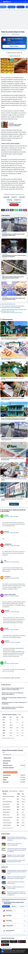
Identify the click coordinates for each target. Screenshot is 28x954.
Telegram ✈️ (14, 197)
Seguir (14, 906)
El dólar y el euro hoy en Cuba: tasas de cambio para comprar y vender (14, 479)
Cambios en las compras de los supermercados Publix (14, 844)
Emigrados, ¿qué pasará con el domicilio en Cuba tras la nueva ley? (12, 379)
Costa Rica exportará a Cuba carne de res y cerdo (12, 312)
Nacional (6, 304)
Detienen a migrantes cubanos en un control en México (15, 887)
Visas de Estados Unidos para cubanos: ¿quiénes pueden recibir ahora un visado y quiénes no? (17, 839)
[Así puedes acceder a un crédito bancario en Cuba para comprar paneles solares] (14, 429)
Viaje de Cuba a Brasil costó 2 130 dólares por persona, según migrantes (12, 693)
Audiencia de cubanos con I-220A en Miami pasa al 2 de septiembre (14, 703)
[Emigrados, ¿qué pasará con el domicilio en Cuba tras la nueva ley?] (14, 369)
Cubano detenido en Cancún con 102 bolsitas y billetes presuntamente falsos (13, 708)
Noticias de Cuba (11, 304)
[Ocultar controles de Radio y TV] (27, 451)
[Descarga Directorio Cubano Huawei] (5, 945)
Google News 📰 (17, 199)
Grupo (23, 906)
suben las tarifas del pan (15, 307)
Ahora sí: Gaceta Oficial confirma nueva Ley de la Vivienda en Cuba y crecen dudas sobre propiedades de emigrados (13, 419)
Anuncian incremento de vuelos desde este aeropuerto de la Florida (16, 861)
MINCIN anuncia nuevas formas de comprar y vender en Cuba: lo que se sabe (12, 399)
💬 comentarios (14, 204)
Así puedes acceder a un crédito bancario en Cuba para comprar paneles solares (12, 439)
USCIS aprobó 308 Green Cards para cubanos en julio (15, 882)
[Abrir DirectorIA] (2, 951)
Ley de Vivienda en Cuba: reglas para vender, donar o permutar (12, 499)
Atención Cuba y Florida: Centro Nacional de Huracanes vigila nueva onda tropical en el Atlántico (16, 850)
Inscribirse (6, 906)
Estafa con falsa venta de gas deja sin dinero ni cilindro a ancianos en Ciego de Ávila (13, 688)
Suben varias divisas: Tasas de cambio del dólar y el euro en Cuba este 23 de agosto (13, 358)
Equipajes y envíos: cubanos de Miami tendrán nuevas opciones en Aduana (16, 855)
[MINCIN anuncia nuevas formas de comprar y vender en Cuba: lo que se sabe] (14, 389)
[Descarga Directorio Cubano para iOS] (5, 942)
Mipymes (22, 306)
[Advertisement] (14, 19)
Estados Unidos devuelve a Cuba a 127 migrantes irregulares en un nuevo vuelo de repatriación (16, 893)
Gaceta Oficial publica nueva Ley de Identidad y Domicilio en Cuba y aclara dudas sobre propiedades (14, 338)
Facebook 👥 (21, 197)
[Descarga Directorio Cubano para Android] (13, 942)
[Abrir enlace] (4, 837)
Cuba (3, 304)
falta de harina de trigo (15, 306)
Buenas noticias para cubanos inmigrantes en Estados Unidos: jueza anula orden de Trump (17, 872)
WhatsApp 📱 (6, 197)
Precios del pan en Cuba (5, 307)
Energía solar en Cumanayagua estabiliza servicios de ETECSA (14, 698)
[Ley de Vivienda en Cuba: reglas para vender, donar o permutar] (14, 490)
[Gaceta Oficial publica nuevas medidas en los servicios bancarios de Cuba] (14, 449)
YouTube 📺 (9, 199)
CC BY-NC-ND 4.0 (20, 952)
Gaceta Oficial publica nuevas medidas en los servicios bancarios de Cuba (12, 459)
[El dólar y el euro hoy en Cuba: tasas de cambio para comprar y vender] (14, 470)
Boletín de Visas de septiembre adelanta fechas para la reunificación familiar (16, 877)
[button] (27, 455)
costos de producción (6, 306)
